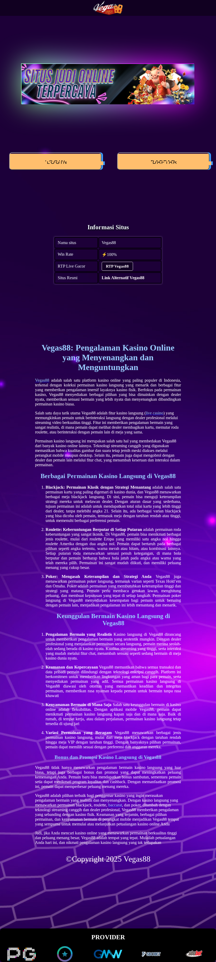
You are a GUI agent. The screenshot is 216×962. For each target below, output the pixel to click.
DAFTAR (162, 162)
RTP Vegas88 (117, 266)
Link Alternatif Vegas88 (123, 277)
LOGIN (54, 162)
